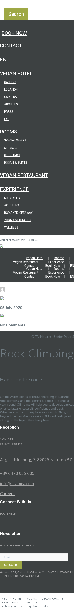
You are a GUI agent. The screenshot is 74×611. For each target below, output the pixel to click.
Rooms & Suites (15, 162)
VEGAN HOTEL (12, 598)
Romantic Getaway (18, 212)
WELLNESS (11, 227)
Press (8, 111)
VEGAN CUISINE (53, 598)
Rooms (8, 132)
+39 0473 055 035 (17, 473)
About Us (11, 104)
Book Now (14, 33)
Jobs (45, 606)
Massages (12, 198)
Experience (14, 189)
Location (11, 89)
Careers (10, 97)
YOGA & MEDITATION (17, 220)
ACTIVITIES (11, 205)
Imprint (32, 606)
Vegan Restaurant (24, 175)
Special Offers (15, 140)
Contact (11, 45)
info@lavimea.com (17, 483)
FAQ (6, 119)
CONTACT (31, 602)
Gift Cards (12, 155)
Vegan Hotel (16, 73)
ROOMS (32, 598)
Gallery (10, 82)
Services (10, 147)
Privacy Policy (12, 606)
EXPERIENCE (10, 602)
